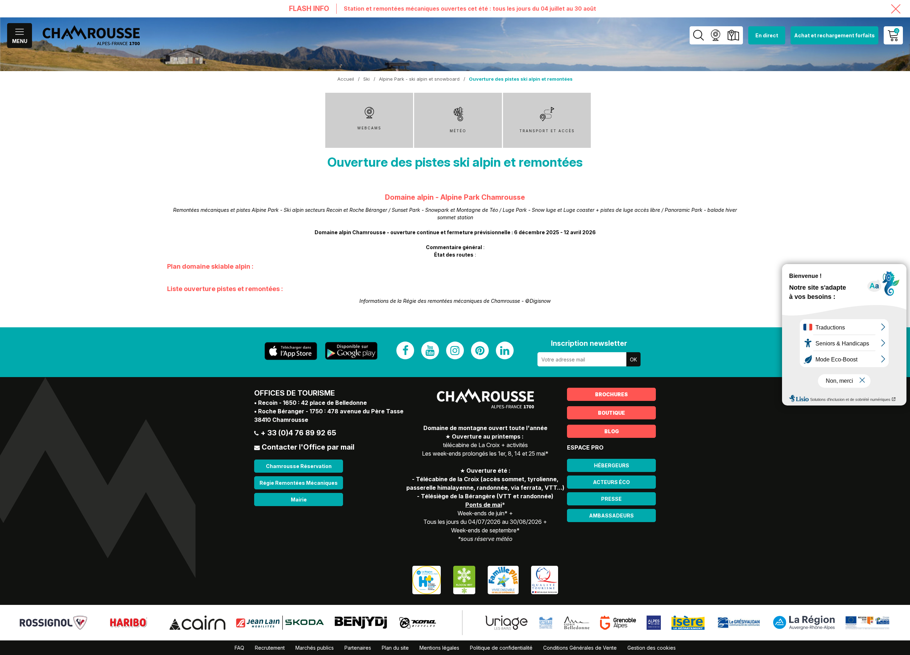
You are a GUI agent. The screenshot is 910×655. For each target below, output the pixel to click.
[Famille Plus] (503, 579)
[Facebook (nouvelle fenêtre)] (405, 350)
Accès (733, 35)
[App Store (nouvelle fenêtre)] (290, 351)
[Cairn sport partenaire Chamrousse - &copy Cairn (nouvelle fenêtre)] (197, 622)
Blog (611, 431)
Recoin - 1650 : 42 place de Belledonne (312, 402)
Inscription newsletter (589, 343)
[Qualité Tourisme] (544, 579)
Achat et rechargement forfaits (834, 35)
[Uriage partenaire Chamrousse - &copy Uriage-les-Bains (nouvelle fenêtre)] (507, 622)
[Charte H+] (426, 579)
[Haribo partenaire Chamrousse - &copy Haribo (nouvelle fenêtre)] (128, 622)
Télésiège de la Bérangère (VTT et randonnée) (487, 496)
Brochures (611, 394)
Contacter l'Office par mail (308, 447)
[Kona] (418, 622)
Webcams (715, 35)
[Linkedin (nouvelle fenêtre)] (505, 350)
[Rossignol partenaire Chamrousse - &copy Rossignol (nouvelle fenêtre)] (53, 622)
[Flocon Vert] (464, 579)
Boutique (611, 413)
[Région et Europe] (867, 622)
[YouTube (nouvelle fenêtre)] (430, 350)
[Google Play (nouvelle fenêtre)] (351, 351)
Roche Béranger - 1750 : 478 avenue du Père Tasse (330, 411)
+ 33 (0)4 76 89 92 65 (298, 433)
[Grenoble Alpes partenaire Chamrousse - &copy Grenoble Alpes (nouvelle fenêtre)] (618, 622)
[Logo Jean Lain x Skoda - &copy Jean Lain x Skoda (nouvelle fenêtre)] (280, 622)
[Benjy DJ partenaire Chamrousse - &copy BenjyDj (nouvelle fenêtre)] (360, 622)
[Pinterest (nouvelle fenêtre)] (480, 350)
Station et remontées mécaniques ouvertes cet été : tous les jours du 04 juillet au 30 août (470, 8)
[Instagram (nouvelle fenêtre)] (455, 350)
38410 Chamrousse (281, 419)
